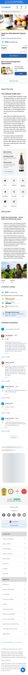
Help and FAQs (14, 507)
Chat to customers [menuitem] (7, 553)
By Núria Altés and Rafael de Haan (11, 38)
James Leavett (9, 362)
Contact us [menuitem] (5, 563)
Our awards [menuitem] (6, 594)
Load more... (14, 437)
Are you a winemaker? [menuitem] (9, 619)
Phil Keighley (9, 335)
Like (6, 353)
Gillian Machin (9, 386)
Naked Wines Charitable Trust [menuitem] (11, 624)
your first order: (17, 1)
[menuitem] (4, 515)
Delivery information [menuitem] (8, 539)
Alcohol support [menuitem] (7, 549)
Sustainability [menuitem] (6, 634)
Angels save (4, 50)
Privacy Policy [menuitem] (18, 642)
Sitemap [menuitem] (5, 568)
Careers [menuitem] (5, 604)
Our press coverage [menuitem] (8, 599)
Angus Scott (9, 403)
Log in (7, 329)
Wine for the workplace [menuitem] (9, 614)
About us (6, 579)
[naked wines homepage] (6, 7)
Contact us (14, 510)
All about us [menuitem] (6, 584)
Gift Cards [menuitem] (5, 573)
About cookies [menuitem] (6, 558)
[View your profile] (2, 335)
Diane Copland (9, 418)
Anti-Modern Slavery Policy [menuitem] (10, 629)
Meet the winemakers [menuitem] (8, 589)
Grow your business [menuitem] (8, 609)
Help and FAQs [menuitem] (7, 544)
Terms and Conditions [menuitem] (7, 642)
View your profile (2, 329)
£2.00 (25, 50)
